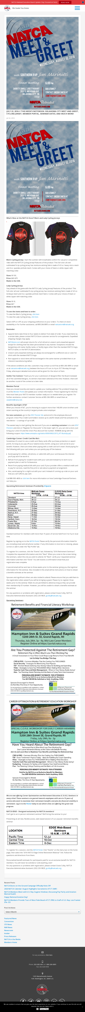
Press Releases (10, 936)
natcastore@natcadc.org (20, 368)
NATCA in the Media (12, 939)
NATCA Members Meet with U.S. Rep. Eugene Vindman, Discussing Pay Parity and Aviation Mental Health (40, 893)
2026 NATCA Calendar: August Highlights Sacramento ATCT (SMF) (30, 889)
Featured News (10, 918)
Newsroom (8, 930)
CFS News (8, 924)
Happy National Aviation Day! (16, 897)
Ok (37, 1009)
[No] (82, 1007)
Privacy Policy (44, 1009)
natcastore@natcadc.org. (64, 324)
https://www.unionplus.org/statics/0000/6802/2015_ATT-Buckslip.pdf (46, 433)
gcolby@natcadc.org (53, 596)
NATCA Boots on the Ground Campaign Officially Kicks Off (27, 886)
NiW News (8, 927)
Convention (9, 921)
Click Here (49, 955)
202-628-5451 (38, 964)
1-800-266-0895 (51, 964)
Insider (7, 933)
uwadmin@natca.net (14, 400)
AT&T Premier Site (37, 415)
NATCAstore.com (14, 342)
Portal (28, 804)
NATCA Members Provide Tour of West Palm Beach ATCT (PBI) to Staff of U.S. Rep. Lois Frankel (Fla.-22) (42, 901)
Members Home (10, 942)
